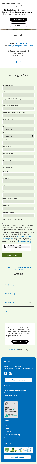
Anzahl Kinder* (6, 146)
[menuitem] (18, 425)
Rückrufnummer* (7, 192)
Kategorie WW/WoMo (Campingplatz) (13, 99)
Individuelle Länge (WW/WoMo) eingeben (14, 112)
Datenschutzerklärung (23, 242)
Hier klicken (18, 247)
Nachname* (5, 178)
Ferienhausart (6, 92)
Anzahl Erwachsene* (8, 140)
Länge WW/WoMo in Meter (10, 105)
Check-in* (5, 126)
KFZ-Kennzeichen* (7, 119)
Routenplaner (13, 350)
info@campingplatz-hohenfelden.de (21, 46)
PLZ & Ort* (5, 205)
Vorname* (5, 171)
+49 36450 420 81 (21, 43)
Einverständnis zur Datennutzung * (12, 219)
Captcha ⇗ (6, 249)
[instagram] (20, 62)
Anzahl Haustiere (7, 153)
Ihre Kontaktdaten (7, 167)
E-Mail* (4, 185)
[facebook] (16, 62)
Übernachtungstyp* (8, 85)
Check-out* (5, 133)
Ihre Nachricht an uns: (8, 212)
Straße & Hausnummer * (9, 199)
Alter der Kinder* (7, 160)
